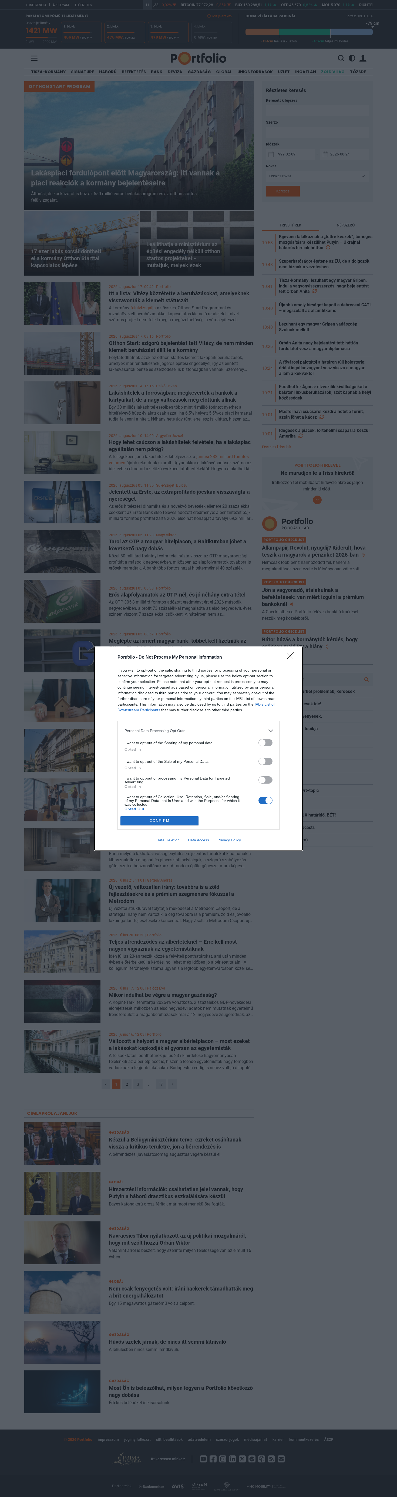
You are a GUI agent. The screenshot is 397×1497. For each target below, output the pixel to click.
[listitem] (198, 731)
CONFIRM (160, 821)
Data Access (198, 840)
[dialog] (198, 748)
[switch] (265, 742)
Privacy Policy (229, 840)
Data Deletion (168, 840)
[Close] (292, 657)
